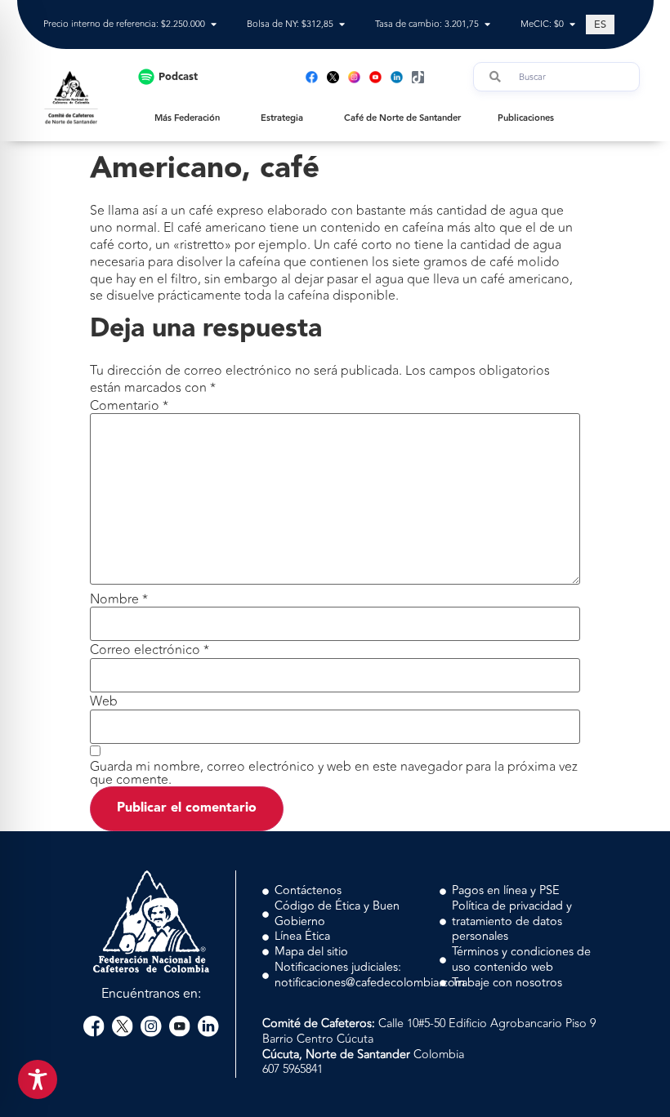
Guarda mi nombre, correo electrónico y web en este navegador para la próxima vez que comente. (334, 773)
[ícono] (333, 77)
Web (104, 701)
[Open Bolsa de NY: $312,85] (341, 25)
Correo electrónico (149, 649)
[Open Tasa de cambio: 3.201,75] (487, 25)
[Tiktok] (418, 77)
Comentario (129, 405)
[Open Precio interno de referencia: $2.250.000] (213, 25)
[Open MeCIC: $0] (572, 25)
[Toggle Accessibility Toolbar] (37, 1079)
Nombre (119, 599)
